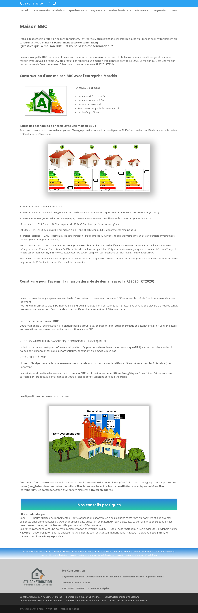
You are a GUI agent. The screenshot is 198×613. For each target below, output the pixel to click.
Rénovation (140, 10)
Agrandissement (76, 10)
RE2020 (132, 281)
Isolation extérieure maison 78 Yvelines (91, 551)
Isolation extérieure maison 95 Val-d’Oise (137, 555)
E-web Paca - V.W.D (41, 608)
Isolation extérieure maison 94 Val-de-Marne (92, 555)
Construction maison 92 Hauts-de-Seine (41, 600)
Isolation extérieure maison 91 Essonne (134, 551)
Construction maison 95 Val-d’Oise (128, 600)
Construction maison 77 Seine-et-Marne (41, 596)
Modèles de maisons (118, 10)
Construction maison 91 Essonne (122, 596)
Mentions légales (100, 588)
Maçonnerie (96, 10)
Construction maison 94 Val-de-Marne (86, 600)
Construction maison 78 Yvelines (83, 596)
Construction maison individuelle (47, 10)
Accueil (24, 10)
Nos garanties (159, 10)
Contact (173, 10)
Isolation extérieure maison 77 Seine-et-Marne (46, 551)
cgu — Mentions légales (66, 608)
